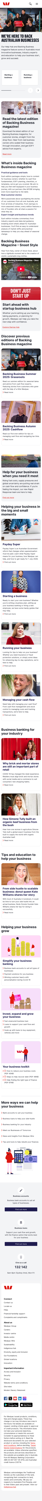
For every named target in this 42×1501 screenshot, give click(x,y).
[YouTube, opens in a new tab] (15, 1398)
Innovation (8, 1363)
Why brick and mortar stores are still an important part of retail (21, 766)
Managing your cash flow (19, 699)
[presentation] (38, 90)
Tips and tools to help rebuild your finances (20, 1142)
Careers (7, 1330)
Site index (8, 1386)
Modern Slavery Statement (14, 1390)
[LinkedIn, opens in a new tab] (20, 1398)
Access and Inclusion (12, 1372)
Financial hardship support (14, 1314)
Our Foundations (10, 1356)
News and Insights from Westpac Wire (18, 1136)
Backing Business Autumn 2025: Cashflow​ (19, 428)
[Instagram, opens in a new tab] (24, 1398)
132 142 (21, 1267)
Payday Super (11, 544)
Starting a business (15, 596)
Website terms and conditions (16, 1383)
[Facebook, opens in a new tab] (5, 1398)
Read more (7, 154)
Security (7, 1375)
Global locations (10, 1359)
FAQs (6, 1310)
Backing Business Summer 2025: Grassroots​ (19, 375)
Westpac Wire (9, 1341)
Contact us (8, 1302)
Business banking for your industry (17, 1124)
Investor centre (10, 1333)
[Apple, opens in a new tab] (26, 1405)
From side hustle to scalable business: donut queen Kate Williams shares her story (20, 891)
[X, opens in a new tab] (10, 1398)
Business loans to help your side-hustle (19, 1119)
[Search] (30, 3)
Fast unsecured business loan (16, 1021)
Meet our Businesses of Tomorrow (17, 1130)
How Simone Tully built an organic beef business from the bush (20, 822)
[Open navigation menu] (36, 3)
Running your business (17, 648)
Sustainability (9, 1344)
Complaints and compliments (15, 1317)
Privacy (7, 1379)
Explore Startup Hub (11, 327)
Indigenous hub (10, 1348)
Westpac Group (10, 1326)
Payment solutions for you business (18, 974)
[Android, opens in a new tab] (11, 1405)
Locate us (8, 1306)
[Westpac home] (6, 3)
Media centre (9, 1337)
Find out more (8, 497)
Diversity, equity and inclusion (16, 1352)
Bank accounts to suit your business (17, 1113)
